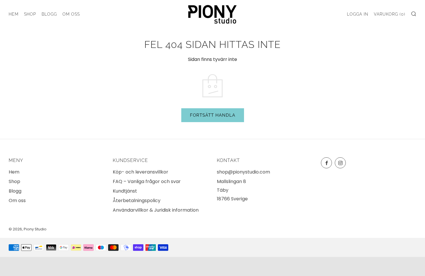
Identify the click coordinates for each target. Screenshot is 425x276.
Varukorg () (389, 14)
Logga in (357, 14)
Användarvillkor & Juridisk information (156, 210)
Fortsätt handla (212, 115)
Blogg (49, 14)
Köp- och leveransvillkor (140, 172)
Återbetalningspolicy (136, 200)
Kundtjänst (125, 191)
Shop (30, 14)
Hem (14, 14)
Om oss (71, 14)
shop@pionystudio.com (243, 172)
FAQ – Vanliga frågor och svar (147, 181)
